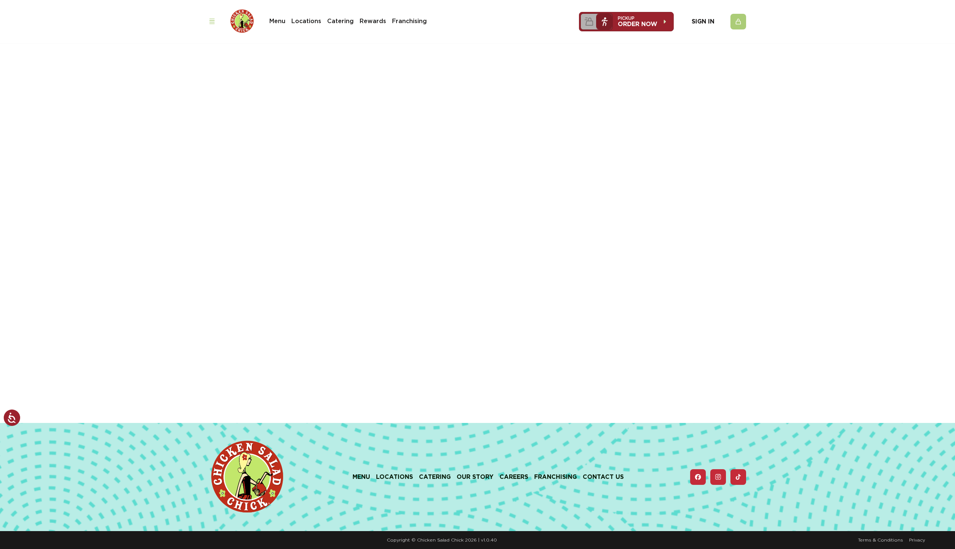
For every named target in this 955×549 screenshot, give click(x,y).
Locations (306, 21)
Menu (277, 21)
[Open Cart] (738, 21)
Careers (514, 476)
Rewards (373, 21)
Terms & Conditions (880, 540)
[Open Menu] (212, 21)
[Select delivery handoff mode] (589, 21)
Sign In (703, 21)
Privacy (917, 540)
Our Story (475, 476)
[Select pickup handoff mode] (604, 21)
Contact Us (603, 476)
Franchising (409, 21)
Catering (340, 21)
